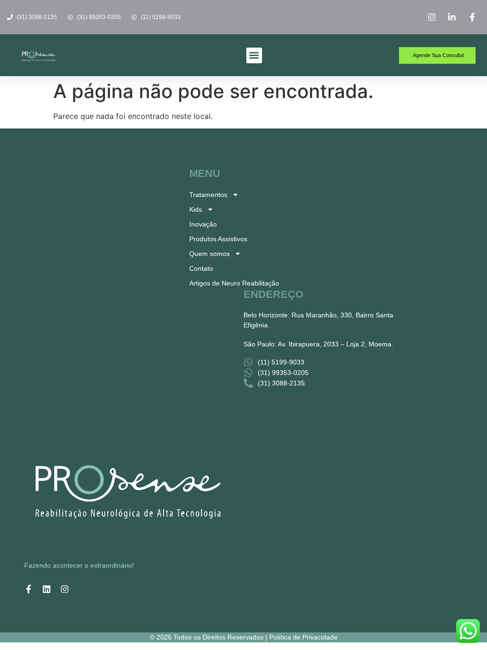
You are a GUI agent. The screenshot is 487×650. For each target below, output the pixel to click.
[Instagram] (64, 589)
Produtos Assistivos (218, 239)
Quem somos (209, 253)
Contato (201, 268)
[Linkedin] (46, 589)
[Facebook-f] (28, 589)
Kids (195, 209)
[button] (254, 55)
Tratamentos (208, 194)
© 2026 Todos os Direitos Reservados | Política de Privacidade (244, 637)
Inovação (203, 224)
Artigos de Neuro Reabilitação (234, 283)
